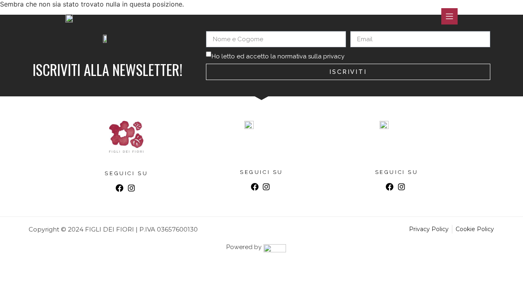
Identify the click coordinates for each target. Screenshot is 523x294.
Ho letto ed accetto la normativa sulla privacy (278, 56)
